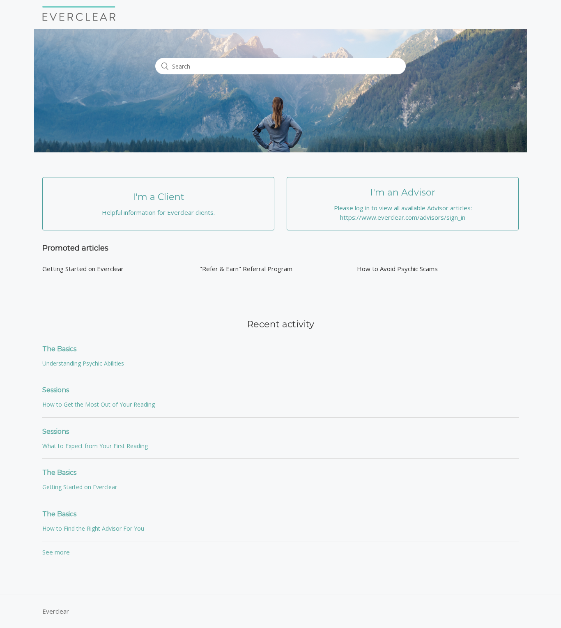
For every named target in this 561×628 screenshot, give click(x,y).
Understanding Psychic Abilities (83, 363)
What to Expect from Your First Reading (95, 446)
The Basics (59, 349)
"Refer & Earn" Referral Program (246, 269)
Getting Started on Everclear (83, 269)
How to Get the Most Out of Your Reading (98, 404)
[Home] (78, 18)
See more (56, 552)
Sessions (55, 390)
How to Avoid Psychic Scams (397, 269)
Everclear (55, 611)
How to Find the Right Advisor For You (93, 528)
